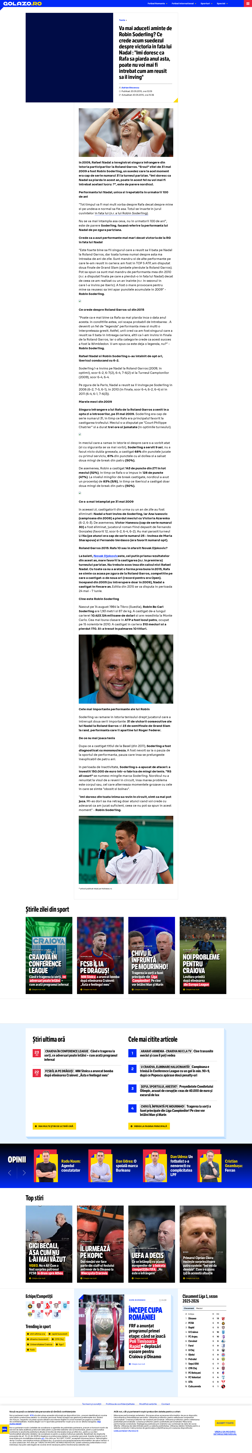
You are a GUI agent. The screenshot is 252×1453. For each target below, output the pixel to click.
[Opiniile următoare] (24, 1173)
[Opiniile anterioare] (10, 1173)
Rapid (191, 1327)
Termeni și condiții (91, 1404)
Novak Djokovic (105, 556)
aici (42, 1438)
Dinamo (192, 1318)
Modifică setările (148, 1404)
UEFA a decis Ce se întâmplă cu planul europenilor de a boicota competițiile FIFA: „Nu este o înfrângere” (151, 1244)
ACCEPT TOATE (225, 1423)
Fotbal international (183, 3)
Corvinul (192, 1341)
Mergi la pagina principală (150, 1126)
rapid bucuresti (59, 1334)
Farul (191, 1345)
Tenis (122, 20)
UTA (190, 1381)
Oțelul (191, 1354)
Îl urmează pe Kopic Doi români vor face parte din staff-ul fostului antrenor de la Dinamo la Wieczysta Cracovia (100, 1244)
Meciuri (199, 1308)
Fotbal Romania (156, 3)
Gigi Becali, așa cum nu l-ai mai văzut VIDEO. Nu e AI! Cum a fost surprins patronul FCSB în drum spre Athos (49, 1244)
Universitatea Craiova (41, 1344)
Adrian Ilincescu (130, 87)
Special (221, 3)
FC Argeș (193, 1336)
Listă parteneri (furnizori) (126, 1431)
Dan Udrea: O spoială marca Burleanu (115, 1165)
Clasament (189, 1308)
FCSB (191, 1323)
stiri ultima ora (37, 1334)
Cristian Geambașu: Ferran (224, 1165)
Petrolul (192, 1359)
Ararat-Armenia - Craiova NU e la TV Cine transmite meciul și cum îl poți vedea (172, 1053)
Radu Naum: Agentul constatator (61, 1165)
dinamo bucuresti (39, 1339)
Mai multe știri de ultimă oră (55, 1126)
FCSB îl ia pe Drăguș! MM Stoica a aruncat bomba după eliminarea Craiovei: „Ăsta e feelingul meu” (100, 955)
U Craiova (193, 1332)
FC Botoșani (194, 1372)
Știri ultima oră (49, 1039)
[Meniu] (248, 3)
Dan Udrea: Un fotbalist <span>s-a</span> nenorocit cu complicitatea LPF (170, 1165)
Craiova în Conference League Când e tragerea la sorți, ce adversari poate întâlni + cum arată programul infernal (49, 955)
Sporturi (205, 3)
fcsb (32, 1349)
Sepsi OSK (193, 1363)
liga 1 (61, 1344)
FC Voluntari (194, 1377)
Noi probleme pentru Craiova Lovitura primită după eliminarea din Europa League (203, 955)
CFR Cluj (59, 1339)
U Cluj (191, 1350)
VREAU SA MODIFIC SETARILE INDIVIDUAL (225, 1432)
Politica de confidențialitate (120, 1404)
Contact (165, 1404)
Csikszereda (194, 1386)
